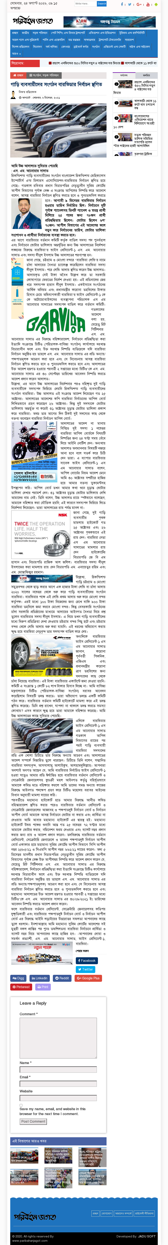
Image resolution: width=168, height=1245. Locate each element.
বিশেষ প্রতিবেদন (20, 47)
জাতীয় (25, 33)
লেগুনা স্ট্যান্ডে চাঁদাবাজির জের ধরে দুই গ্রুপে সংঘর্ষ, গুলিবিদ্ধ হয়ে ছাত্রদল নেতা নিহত (91, 1178)
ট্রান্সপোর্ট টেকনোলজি (110, 40)
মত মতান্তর (74, 40)
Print (44, 987)
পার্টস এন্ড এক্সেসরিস (54, 40)
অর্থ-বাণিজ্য (52, 47)
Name (26, 1063)
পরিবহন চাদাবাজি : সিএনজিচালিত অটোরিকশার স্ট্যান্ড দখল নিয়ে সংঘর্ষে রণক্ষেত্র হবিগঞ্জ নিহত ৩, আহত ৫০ (58, 1177)
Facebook (87, 961)
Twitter (87, 969)
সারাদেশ (129, 40)
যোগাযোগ (107, 1213)
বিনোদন (37, 47)
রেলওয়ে (65, 47)
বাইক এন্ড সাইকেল (139, 47)
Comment (29, 1014)
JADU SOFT (147, 1236)
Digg (20, 978)
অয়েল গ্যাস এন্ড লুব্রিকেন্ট (25, 40)
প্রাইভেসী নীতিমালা (144, 1213)
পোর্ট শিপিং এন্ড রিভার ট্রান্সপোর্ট (68, 33)
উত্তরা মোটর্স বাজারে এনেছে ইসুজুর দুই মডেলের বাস (21, 1179)
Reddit (64, 978)
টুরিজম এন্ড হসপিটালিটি (132, 33)
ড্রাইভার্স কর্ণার (81, 47)
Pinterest (23, 987)
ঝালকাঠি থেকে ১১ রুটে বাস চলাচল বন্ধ (135, 63)
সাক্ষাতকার (89, 40)
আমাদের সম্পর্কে (123, 1213)
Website (26, 1091)
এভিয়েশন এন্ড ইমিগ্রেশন (102, 33)
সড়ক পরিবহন (40, 33)
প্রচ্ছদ (15, 33)
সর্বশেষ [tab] (123, 75)
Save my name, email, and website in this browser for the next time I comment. (53, 1111)
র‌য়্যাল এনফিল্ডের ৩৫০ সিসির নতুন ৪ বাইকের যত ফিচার (73, 63)
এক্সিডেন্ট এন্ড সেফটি (114, 47)
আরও (15, 54)
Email (25, 1077)
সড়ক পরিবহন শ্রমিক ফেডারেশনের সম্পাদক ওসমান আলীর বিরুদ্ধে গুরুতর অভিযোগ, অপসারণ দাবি (91, 1158)
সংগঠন (96, 47)
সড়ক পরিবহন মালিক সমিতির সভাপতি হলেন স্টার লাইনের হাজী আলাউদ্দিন (57, 1156)
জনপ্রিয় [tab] (146, 75)
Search (102, 3)
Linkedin (41, 978)
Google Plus (90, 978)
